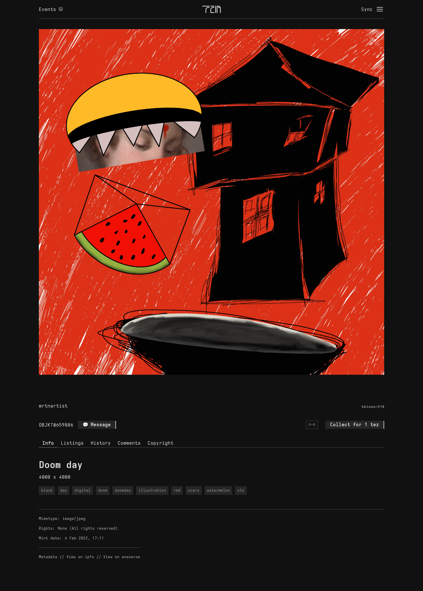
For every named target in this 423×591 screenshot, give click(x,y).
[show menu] (380, 9)
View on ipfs (80, 556)
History (101, 443)
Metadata (48, 556)
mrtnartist (53, 406)
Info (48, 443)
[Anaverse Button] (218, 381)
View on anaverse (121, 556)
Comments (129, 443)
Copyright (161, 443)
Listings (72, 443)
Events (47, 9)
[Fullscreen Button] (205, 381)
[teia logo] (211, 9)
